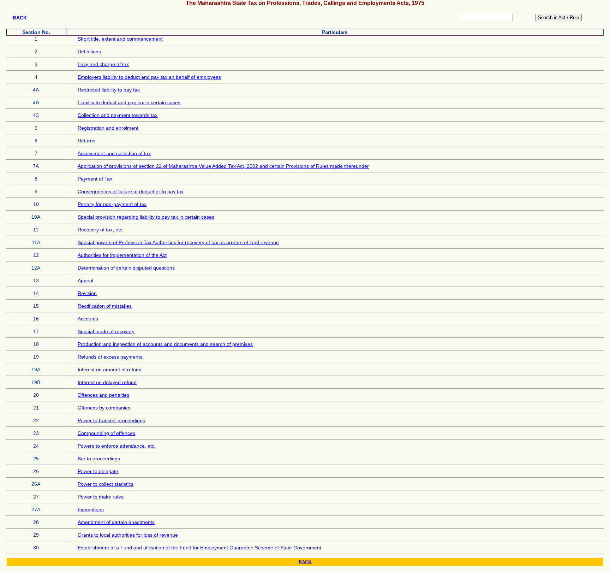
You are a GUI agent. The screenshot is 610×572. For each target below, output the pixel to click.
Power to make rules (101, 497)
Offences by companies (104, 408)
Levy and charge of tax (103, 64)
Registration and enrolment (108, 128)
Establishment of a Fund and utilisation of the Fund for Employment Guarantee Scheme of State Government (199, 547)
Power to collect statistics (105, 484)
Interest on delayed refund (107, 382)
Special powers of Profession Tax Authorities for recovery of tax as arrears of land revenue (178, 242)
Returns (86, 140)
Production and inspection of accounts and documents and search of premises (165, 344)
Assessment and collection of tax (114, 153)
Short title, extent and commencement (120, 39)
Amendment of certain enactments (116, 522)
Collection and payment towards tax (117, 115)
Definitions (89, 51)
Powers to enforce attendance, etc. (117, 446)
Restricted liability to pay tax (109, 90)
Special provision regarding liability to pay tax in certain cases (146, 217)
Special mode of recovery (106, 331)
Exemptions (91, 509)
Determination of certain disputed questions (126, 268)
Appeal (85, 280)
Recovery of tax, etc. (101, 229)
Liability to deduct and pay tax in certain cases (129, 102)
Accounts (88, 319)
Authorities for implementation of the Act (122, 255)
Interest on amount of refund (110, 369)
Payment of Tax (95, 179)
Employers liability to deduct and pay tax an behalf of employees (149, 77)
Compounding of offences (106, 433)
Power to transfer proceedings (111, 420)
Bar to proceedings (99, 458)
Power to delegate (98, 471)
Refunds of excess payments (110, 357)
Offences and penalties (103, 395)
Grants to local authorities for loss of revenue (128, 535)
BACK (20, 17)
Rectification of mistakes (105, 306)
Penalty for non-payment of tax (112, 204)
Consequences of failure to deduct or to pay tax (131, 191)
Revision (87, 293)
